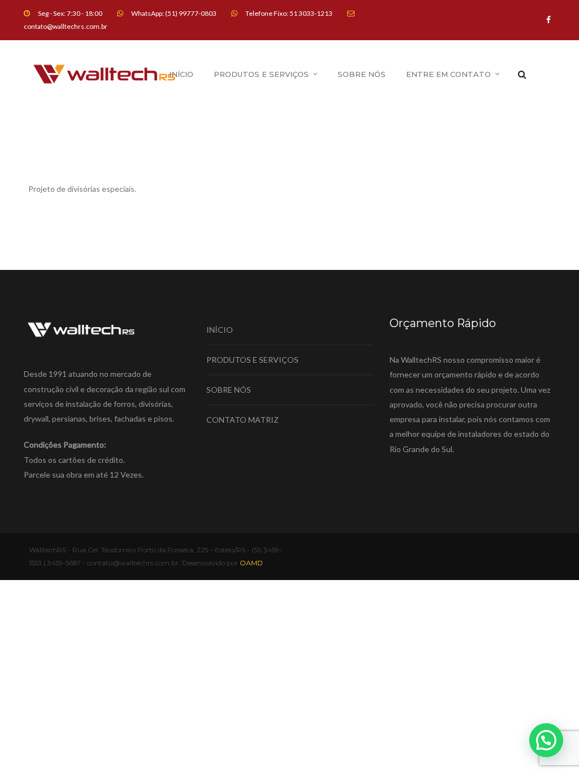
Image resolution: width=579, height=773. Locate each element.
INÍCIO (181, 74)
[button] (546, 740)
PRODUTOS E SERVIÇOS (261, 74)
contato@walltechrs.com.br (65, 26)
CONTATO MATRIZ (242, 419)
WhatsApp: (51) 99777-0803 (174, 13)
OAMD (251, 563)
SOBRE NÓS (362, 74)
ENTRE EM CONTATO (448, 74)
